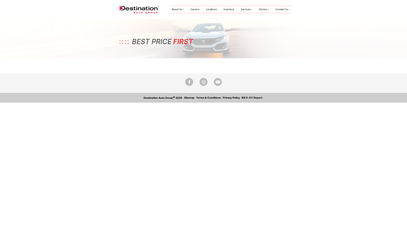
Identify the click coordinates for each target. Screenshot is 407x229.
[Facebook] (189, 82)
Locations (211, 9)
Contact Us (282, 9)
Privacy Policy (231, 97)
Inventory (229, 9)
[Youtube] (218, 82)
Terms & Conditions (208, 97)
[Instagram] (203, 82)
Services (246, 9)
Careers (195, 9)
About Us (177, 9)
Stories (263, 9)
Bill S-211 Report (252, 97)
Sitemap (189, 97)
